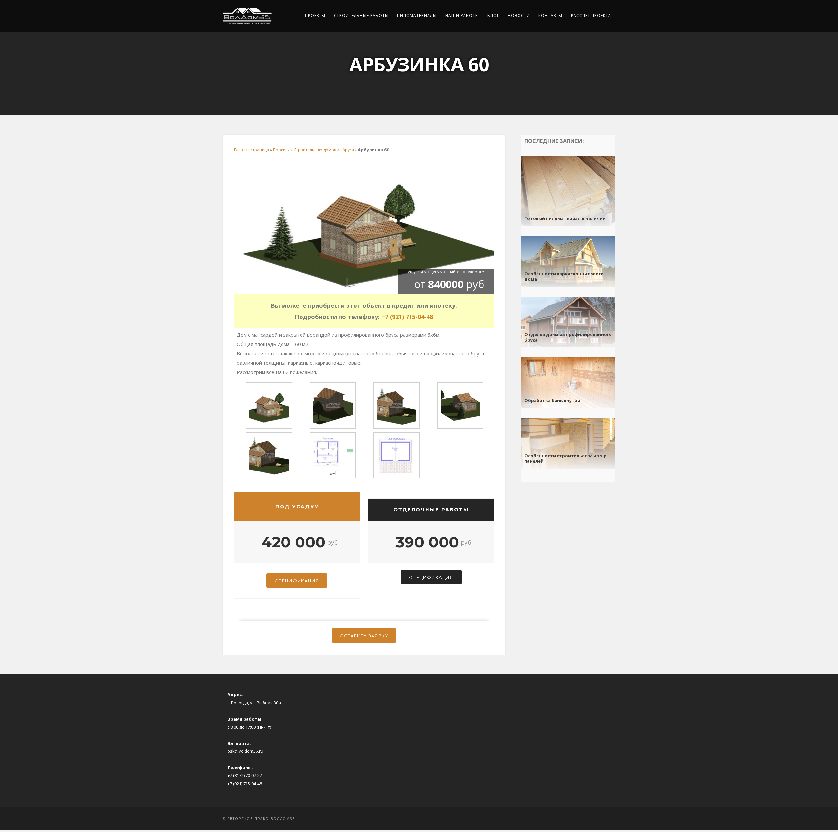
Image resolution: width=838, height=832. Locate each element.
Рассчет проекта (591, 15)
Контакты (550, 15)
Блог (493, 15)
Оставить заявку (364, 635)
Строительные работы (361, 15)
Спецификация (297, 580)
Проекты (315, 15)
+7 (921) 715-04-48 (407, 317)
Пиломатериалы (417, 15)
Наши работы (462, 15)
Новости (519, 15)
